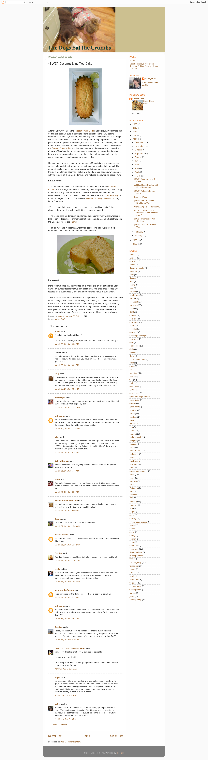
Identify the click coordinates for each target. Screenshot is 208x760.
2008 (135, 244)
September (140, 153)
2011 (135, 135)
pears (132, 478)
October (139, 150)
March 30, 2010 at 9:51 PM (67, 389)
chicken (132, 319)
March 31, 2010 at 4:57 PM (67, 619)
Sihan (57, 332)
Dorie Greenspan (137, 359)
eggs (131, 366)
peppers (133, 481)
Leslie (57, 569)
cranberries (134, 346)
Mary (57, 374)
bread (132, 298)
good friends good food (139, 397)
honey (132, 420)
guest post (134, 407)
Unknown (59, 416)
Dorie (131, 356)
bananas (133, 271)
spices (132, 529)
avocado (133, 261)
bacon (132, 265)
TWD (63, 319)
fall (130, 370)
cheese (132, 315)
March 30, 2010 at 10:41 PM (67, 407)
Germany (133, 386)
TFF (131, 559)
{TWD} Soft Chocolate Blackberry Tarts (144, 202)
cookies (132, 332)
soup (131, 525)
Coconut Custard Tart (61, 148)
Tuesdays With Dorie (84, 131)
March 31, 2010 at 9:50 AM (67, 510)
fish (131, 380)
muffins (132, 458)
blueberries (134, 295)
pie (130, 485)
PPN (131, 498)
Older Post (116, 735)
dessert (132, 353)
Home (86, 735)
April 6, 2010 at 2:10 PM (65, 719)
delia (131, 349)
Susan (58, 519)
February (139, 232)
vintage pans (135, 586)
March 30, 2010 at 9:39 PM (67, 365)
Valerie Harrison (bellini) (66, 501)
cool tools (133, 339)
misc (131, 447)
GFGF (132, 390)
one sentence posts (138, 471)
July (137, 161)
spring (132, 535)
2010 (135, 139)
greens (132, 403)
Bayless (132, 278)
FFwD (132, 376)
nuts (131, 468)
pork (131, 491)
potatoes (133, 495)
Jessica (58, 627)
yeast (131, 596)
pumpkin (133, 505)
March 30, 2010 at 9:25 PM (67, 344)
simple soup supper (138, 522)
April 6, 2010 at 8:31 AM (65, 695)
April (137, 172)
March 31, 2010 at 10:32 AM (67, 545)
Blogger (120, 753)
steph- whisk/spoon (64, 590)
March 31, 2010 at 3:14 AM (67, 452)
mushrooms (134, 461)
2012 (135, 132)
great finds (134, 400)
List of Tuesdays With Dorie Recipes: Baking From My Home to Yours (143, 66)
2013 (135, 128)
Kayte (57, 677)
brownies (133, 305)
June (137, 165)
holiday (132, 417)
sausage (133, 518)
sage (131, 512)
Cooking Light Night (138, 336)
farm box (133, 373)
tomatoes (133, 566)
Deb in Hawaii (61, 461)
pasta (131, 474)
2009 (135, 240)
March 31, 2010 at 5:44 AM (67, 471)
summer (133, 545)
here (74, 222)
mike (57, 437)
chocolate (133, 322)
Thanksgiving (135, 562)
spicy (131, 532)
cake (57, 319)
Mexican (133, 444)
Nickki (58, 479)
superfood (134, 549)
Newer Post (55, 735)
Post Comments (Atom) (70, 742)
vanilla (132, 576)
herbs (132, 414)
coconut (133, 329)
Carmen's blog (111, 195)
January (139, 235)
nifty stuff (133, 464)
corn (131, 342)
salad (131, 515)
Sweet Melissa (135, 552)
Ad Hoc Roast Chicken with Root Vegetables (146, 186)
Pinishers (133, 488)
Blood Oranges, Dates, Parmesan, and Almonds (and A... (146, 212)
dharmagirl (60, 398)
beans (132, 285)
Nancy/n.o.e (150, 79)
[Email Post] (85, 316)
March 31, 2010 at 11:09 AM (67, 560)
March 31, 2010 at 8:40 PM (67, 640)
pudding (133, 501)
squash (132, 539)
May (137, 168)
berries (132, 292)
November (140, 146)
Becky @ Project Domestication (70, 648)
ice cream (133, 424)
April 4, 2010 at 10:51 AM (66, 669)
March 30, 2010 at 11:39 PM (67, 429)
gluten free (134, 393)
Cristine (58, 553)
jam (131, 427)
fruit (131, 383)
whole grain (134, 590)
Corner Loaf (138, 99)
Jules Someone (62, 535)
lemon (132, 430)
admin (132, 254)
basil (131, 275)
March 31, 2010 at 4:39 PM (67, 597)
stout (131, 542)
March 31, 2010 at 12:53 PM (67, 582)
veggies (132, 583)
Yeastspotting (135, 600)
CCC (131, 312)
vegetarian (134, 579)
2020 (135, 124)
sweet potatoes (136, 556)
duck (131, 363)
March (138, 176)
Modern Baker (135, 451)
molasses (133, 454)
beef (131, 288)
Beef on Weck (140, 197)
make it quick (135, 437)
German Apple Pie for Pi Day (147, 207)
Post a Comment (59, 725)
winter (132, 593)
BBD (131, 281)
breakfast (133, 302)
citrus (131, 326)
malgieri (133, 441)
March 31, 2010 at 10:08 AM (67, 526)
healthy (132, 410)
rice (131, 508)
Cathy (57, 704)
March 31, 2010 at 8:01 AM (67, 492)
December (140, 142)
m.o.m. (132, 434)
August (138, 157)
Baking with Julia (136, 268)
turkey (132, 569)
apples (132, 258)
